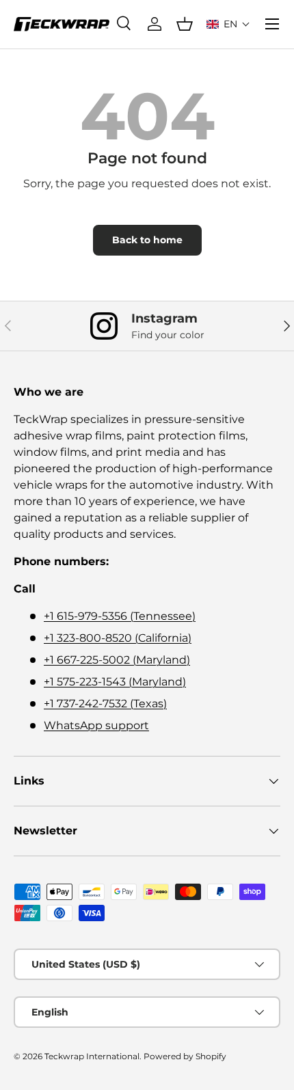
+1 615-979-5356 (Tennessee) (120, 616)
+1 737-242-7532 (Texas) (105, 703)
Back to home (147, 240)
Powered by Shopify (185, 1056)
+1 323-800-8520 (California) (117, 637)
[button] (228, 24)
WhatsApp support (96, 725)
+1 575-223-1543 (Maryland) (115, 681)
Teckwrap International (91, 1056)
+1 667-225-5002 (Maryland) (117, 659)
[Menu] (272, 24)
